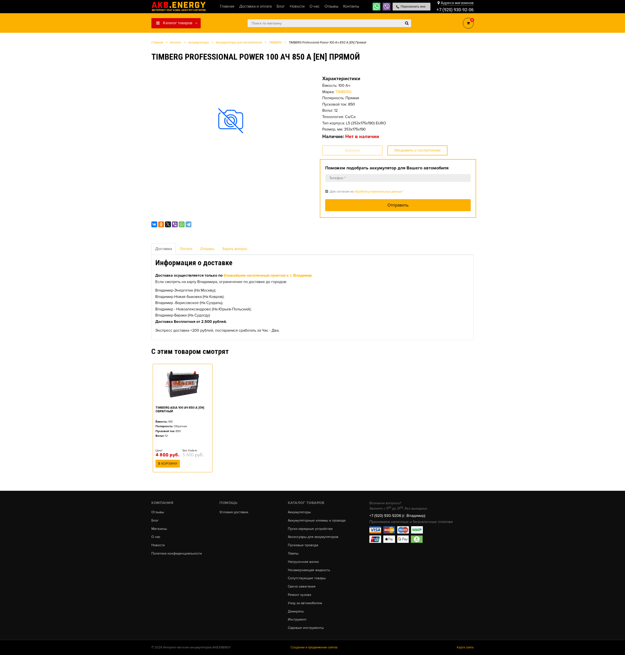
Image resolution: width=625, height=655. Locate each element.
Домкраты (296, 611)
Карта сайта (465, 647)
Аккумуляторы (299, 512)
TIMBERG (343, 91)
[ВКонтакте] (154, 224)
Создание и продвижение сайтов (314, 647)
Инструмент (297, 620)
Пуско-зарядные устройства (310, 529)
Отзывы (207, 248)
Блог (155, 521)
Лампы (293, 554)
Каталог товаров (177, 23)
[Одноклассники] (161, 224)
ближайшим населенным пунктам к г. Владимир (268, 275)
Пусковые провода (303, 545)
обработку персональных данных (378, 192)
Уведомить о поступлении (417, 150)
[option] (230, 120)
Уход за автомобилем (305, 603)
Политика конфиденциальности (176, 554)
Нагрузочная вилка (303, 562)
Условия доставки (233, 512)
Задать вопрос (235, 248)
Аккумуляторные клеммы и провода (316, 521)
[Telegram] (188, 224)
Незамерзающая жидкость (309, 570)
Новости (158, 545)
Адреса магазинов (457, 2)
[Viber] (175, 224)
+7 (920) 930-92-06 (455, 9)
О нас (155, 537)
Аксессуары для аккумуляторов (313, 537)
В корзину (167, 464)
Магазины (159, 529)
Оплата (186, 248)
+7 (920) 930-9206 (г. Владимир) (397, 515)
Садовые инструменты (306, 628)
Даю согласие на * (364, 191)
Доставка (163, 248)
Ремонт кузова (299, 595)
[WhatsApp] (182, 224)
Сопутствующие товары (307, 578)
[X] (168, 224)
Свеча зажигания (301, 587)
